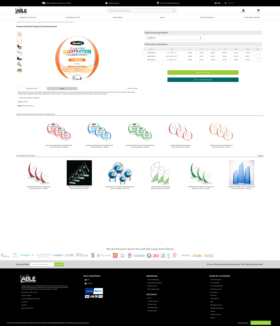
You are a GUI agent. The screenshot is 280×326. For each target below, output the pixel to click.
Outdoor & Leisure (215, 314)
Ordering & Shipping (153, 279)
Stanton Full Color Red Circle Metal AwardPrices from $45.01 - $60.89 (59, 146)
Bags (162, 17)
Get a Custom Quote (203, 80)
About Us (24, 305)
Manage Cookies (152, 310)
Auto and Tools (214, 298)
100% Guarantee (113, 3)
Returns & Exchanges (153, 289)
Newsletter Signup (152, 307)
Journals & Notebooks (216, 286)
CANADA (230, 3)
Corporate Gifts (72, 17)
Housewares (214, 292)
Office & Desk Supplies (216, 308)
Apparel (212, 317)
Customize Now (203, 72)
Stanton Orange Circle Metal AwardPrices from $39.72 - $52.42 (221, 146)
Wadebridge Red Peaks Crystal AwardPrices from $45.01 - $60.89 (39, 187)
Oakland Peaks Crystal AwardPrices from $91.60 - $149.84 (160, 187)
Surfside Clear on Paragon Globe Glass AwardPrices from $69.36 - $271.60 (120, 187)
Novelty (212, 311)
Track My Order (152, 304)
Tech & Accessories (215, 289)
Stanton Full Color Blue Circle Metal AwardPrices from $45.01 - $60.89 (99, 146)
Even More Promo (252, 17)
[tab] (32, 88)
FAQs (62, 88)
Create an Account (152, 301)
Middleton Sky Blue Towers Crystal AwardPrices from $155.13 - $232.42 (241, 187)
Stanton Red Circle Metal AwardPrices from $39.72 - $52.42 (181, 146)
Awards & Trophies (28, 17)
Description (31, 88)
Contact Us (24, 302)
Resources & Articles (27, 308)
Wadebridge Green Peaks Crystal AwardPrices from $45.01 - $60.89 (201, 187)
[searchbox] (141, 10)
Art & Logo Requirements (154, 283)
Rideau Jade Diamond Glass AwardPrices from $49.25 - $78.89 (79, 187)
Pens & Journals (207, 17)
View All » (260, 155)
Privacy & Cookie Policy (81, 323)
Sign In (149, 298)
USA (218, 3)
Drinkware (118, 17)
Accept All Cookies (261, 323)
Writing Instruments (216, 305)
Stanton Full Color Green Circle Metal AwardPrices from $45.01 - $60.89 (140, 146)
